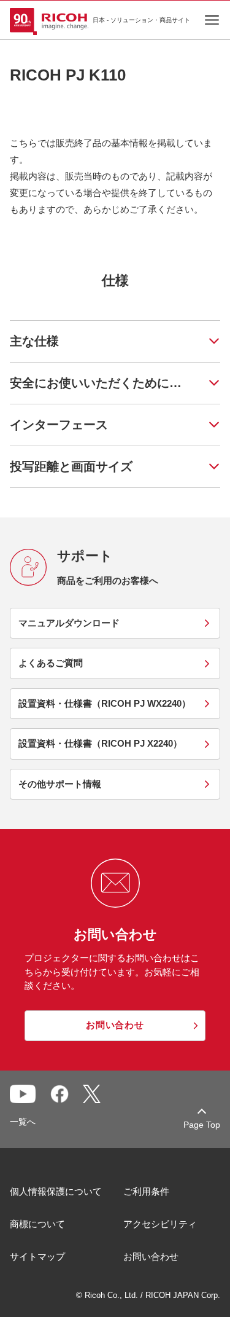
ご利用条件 (146, 1191)
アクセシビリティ (160, 1224)
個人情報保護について (56, 1191)
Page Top (201, 1125)
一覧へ (23, 1121)
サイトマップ (37, 1256)
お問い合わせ (150, 1256)
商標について (37, 1224)
